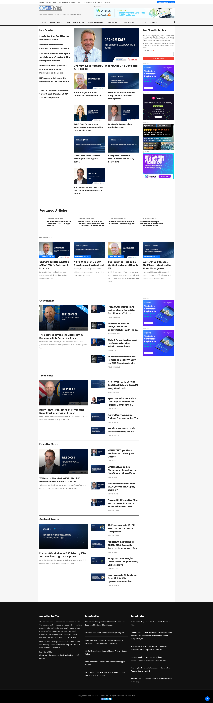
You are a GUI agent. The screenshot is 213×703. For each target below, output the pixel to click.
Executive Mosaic (44, 2)
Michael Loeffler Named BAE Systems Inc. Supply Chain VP (121, 486)
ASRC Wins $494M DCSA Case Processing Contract (89, 263)
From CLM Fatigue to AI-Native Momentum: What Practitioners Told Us (122, 310)
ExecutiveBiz (137, 616)
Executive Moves (95, 22)
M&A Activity (113, 22)
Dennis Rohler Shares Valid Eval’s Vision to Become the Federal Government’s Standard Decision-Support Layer (151, 635)
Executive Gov (76, 2)
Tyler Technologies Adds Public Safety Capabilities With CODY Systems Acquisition (54, 94)
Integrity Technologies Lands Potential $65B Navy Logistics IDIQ (123, 561)
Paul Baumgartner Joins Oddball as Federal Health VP (123, 265)
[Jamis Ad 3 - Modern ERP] (158, 166)
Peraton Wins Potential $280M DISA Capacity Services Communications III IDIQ (123, 546)
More (152, 22)
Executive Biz (63, 2)
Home (43, 22)
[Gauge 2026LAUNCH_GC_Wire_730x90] (134, 13)
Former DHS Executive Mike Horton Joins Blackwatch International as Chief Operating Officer (123, 505)
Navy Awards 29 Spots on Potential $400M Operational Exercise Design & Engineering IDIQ (122, 579)
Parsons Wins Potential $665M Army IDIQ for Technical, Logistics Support (62, 555)
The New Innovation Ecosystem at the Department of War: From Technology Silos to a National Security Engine (122, 330)
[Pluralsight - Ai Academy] (158, 107)
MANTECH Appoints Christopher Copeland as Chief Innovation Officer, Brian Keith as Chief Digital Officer (123, 473)
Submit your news (104, 2)
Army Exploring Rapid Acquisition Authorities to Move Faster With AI (120, 223)
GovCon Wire (130, 696)
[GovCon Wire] (50, 8)
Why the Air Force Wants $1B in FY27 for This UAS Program (91, 222)
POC (54, 2)
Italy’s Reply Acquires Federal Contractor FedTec (123, 416)
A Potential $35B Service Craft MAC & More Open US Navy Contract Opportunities (123, 386)
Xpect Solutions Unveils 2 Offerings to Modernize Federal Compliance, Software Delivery (122, 403)
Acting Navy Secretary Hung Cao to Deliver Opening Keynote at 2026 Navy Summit (153, 224)
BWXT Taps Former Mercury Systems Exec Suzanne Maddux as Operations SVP (88, 127)
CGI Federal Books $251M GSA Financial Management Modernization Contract (53, 69)
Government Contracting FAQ (61, 655)
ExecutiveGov (92, 616)
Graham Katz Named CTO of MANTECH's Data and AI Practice (106, 67)
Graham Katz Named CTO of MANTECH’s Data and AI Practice (54, 265)
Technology (129, 22)
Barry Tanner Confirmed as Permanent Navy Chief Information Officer (61, 411)
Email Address (148, 50)
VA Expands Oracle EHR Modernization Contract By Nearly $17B (121, 158)
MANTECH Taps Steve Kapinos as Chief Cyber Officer (121, 453)
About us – (44, 655)
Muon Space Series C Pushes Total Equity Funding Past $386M (87, 158)
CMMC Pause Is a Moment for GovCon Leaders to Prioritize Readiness (122, 343)
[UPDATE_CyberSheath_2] (158, 137)
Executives (55, 22)
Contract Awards (75, 22)
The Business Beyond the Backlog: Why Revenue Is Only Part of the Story (61, 336)
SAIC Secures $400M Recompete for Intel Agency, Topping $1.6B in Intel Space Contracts (54, 57)
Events (143, 22)
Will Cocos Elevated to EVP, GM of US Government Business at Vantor (88, 190)
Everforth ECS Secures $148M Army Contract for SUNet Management (121, 95)
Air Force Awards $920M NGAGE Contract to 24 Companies (121, 528)
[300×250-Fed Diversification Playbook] (158, 78)
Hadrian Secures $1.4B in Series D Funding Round (121, 430)
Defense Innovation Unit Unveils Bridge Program (104, 632)
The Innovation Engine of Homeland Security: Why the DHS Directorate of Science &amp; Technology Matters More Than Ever (123, 363)
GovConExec (88, 2)
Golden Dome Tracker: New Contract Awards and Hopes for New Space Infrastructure (60, 223)
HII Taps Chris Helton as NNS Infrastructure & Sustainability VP (54, 81)
